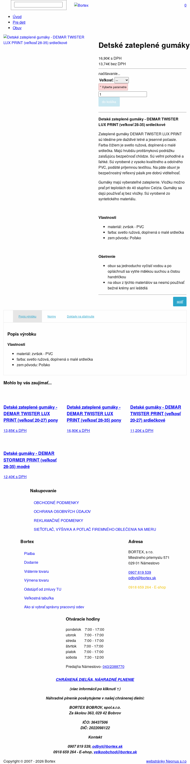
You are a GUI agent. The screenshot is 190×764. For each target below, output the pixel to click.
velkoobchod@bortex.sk (115, 751)
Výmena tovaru (36, 580)
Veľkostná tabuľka (39, 598)
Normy (52, 316)
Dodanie (31, 562)
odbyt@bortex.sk (142, 577)
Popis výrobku (27, 316)
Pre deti (19, 22)
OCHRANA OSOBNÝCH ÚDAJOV (62, 511)
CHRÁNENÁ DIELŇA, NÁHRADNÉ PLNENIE (95, 679)
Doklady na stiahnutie (80, 316)
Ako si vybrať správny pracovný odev (54, 606)
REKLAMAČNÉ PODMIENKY (58, 520)
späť (180, 301)
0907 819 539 (139, 572)
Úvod (17, 16)
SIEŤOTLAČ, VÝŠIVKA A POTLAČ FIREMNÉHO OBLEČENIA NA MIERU (95, 529)
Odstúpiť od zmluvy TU (42, 589)
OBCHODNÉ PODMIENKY (56, 502)
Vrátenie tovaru (36, 571)
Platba (29, 553)
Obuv (17, 27)
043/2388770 (113, 666)
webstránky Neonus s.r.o (166, 761)
